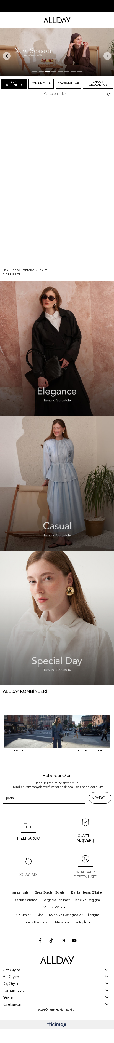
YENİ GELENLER (14, 83)
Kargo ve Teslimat (56, 900)
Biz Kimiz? (23, 915)
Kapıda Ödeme (25, 900)
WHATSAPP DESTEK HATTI (85, 874)
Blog (40, 915)
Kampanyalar (20, 892)
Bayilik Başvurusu (36, 922)
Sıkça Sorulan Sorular (50, 892)
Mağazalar (62, 922)
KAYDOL (100, 798)
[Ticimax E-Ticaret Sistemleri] (57, 1025)
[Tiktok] (51, 940)
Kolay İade (83, 922)
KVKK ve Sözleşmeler (65, 915)
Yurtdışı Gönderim (57, 907)
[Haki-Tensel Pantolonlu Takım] (57, 181)
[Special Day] (57, 618)
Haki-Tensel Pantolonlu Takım (25, 270)
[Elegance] (57, 348)
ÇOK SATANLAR (68, 83)
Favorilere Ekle (109, 95)
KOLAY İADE (28, 874)
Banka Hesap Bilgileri (87, 892)
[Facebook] (40, 940)
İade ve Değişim (87, 900)
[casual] (57, 483)
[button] (34, 71)
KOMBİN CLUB (41, 83)
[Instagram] (63, 940)
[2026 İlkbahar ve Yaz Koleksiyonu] (57, 52)
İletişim (93, 915)
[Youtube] (74, 940)
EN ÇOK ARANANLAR (98, 83)
